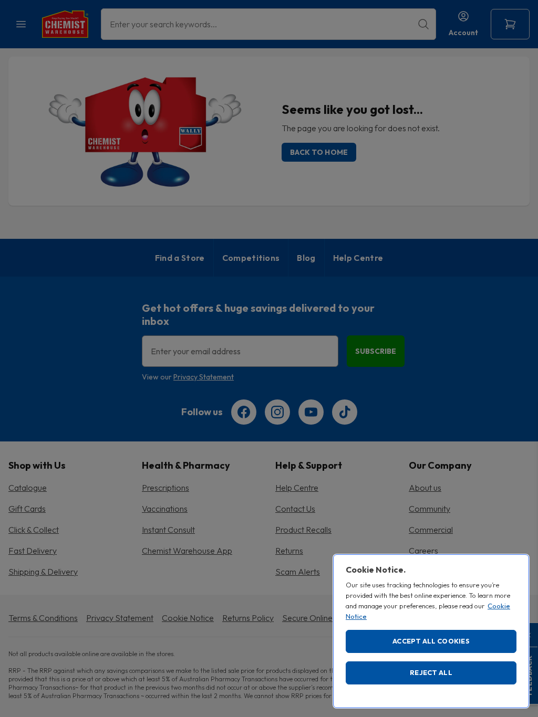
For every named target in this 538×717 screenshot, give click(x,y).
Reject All (431, 672)
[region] (431, 631)
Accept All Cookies (431, 641)
